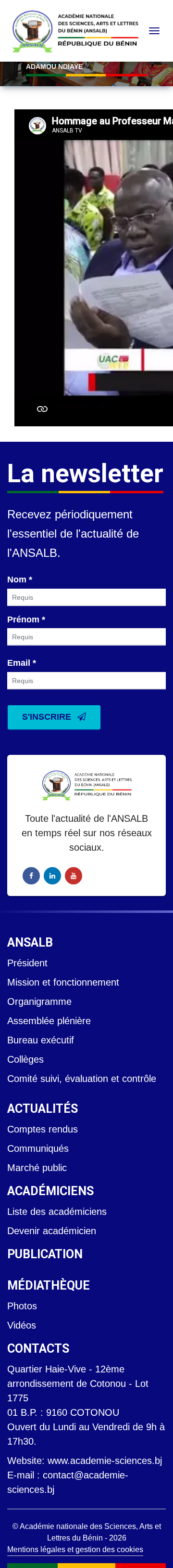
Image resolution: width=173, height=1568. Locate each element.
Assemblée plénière (49, 1020)
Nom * (19, 579)
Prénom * (26, 619)
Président (27, 963)
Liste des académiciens (57, 1211)
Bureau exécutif (40, 1040)
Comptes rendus (42, 1129)
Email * (21, 663)
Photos (22, 1306)
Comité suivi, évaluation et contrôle (81, 1078)
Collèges (25, 1059)
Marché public (37, 1167)
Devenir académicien (51, 1230)
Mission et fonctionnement (63, 982)
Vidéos (21, 1325)
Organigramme (39, 1001)
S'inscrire (48, 717)
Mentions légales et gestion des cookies (75, 1549)
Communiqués (38, 1148)
